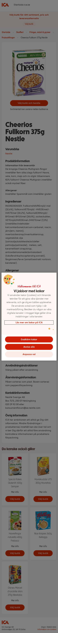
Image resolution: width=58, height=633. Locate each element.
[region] (29, 317)
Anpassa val (29, 354)
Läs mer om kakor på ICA (29, 322)
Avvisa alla (29, 346)
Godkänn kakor (29, 339)
